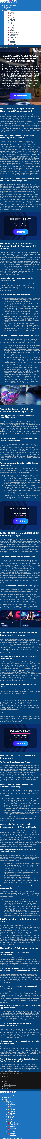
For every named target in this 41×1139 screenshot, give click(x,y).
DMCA (6, 1081)
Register (20, 231)
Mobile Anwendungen (10, 5)
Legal (5, 1078)
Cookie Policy (8, 1083)
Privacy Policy (8, 1086)
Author (6, 1088)
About (6, 1076)
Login (5, 8)
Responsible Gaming (10, 1085)
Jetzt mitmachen (20, 96)
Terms (6, 1080)
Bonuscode (7, 7)
